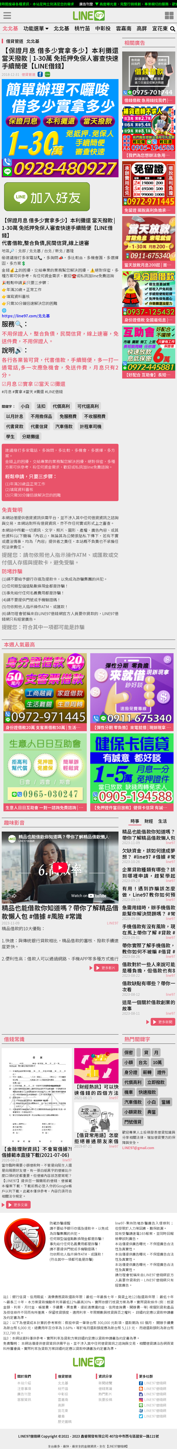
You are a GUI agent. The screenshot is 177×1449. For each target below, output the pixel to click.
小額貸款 (133, 1112)
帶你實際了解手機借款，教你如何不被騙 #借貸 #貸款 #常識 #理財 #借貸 (148, 948)
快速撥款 (147, 1092)
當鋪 (165, 1102)
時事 (135, 821)
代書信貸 (39, 426)
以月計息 (14, 416)
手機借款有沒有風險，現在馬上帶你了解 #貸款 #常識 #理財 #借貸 (148, 929)
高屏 (142, 28)
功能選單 (33, 28)
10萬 (157, 1062)
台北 (143, 1062)
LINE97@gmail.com (138, 1147)
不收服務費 (95, 416)
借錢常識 (105, 1388)
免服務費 (68, 416)
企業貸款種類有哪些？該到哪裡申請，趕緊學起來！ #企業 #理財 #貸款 (148, 872)
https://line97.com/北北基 (26, 315)
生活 (162, 821)
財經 (148, 821)
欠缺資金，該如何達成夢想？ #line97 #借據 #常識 (148, 853)
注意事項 (24, 1388)
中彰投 (103, 28)
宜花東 (160, 28)
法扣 (41, 406)
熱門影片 (105, 1393)
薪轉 (147, 1072)
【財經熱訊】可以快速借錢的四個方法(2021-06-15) (96, 1089)
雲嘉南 (123, 28)
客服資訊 (24, 1399)
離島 (61, 1416)
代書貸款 (14, 426)
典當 (151, 1112)
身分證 (130, 1072)
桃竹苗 (82, 28)
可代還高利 (88, 406)
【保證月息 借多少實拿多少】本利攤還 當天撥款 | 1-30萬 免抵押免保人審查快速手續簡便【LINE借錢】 (88, 15)
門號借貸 (133, 1122)
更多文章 (21, 1204)
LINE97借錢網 (155, 1382)
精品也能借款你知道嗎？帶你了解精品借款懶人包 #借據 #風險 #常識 (60, 912)
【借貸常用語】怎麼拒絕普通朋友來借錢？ (96, 1138)
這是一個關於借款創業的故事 (148, 1005)
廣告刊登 (24, 1393)
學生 (10, 436)
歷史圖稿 (65, 1421)
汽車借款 (64, 426)
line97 (170, 842)
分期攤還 (30, 436)
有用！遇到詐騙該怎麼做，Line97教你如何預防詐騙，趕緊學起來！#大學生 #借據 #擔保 (148, 891)
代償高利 (61, 406)
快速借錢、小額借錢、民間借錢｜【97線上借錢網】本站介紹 (88, 1361)
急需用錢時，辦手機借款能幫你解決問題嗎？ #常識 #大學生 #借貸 (148, 910)
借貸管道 (14, 41)
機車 (128, 1092)
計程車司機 (90, 426)
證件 (161, 1072)
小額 (128, 1062)
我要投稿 (105, 1399)
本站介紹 (24, 1382)
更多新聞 (165, 1021)
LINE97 (113, 922)
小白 (25, 406)
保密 (128, 1052)
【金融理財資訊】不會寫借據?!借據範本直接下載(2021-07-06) (37, 1151)
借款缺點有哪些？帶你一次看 (148, 986)
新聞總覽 (105, 1382)
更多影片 (108, 967)
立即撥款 (155, 1082)
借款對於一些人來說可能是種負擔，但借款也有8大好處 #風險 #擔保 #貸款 (148, 967)
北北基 (10, 28)
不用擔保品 (41, 416)
